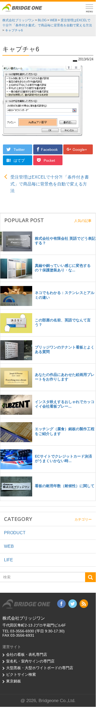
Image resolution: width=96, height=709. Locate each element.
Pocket (50, 160)
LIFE (8, 560)
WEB (9, 546)
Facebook (50, 149)
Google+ (80, 149)
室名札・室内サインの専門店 (30, 661)
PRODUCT (15, 532)
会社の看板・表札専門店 (26, 654)
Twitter (20, 149)
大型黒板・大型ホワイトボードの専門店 (39, 668)
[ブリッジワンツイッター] (72, 603)
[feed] (84, 603)
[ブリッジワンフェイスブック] (61, 603)
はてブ (20, 160)
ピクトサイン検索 (21, 674)
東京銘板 (13, 681)
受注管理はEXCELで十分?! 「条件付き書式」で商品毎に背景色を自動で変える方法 (49, 184)
